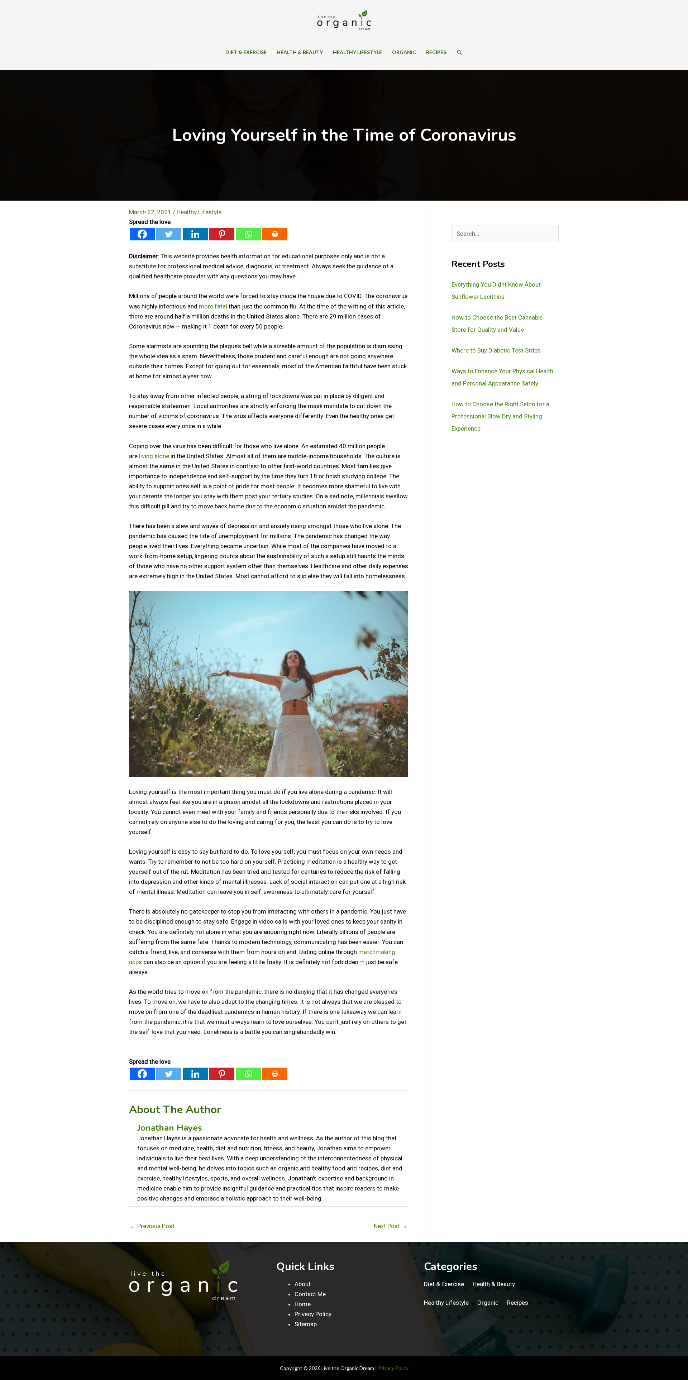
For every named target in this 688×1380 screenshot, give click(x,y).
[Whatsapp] (248, 234)
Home (303, 1304)
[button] (459, 52)
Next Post (390, 1226)
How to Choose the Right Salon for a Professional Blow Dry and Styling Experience (500, 416)
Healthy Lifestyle (199, 212)
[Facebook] (142, 234)
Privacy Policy (313, 1314)
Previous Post (152, 1226)
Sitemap (306, 1324)
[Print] (274, 234)
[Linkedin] (195, 234)
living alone (154, 456)
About (303, 1284)
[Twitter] (168, 234)
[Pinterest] (221, 234)
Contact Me (310, 1294)
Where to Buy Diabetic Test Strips (496, 350)
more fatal (213, 306)
